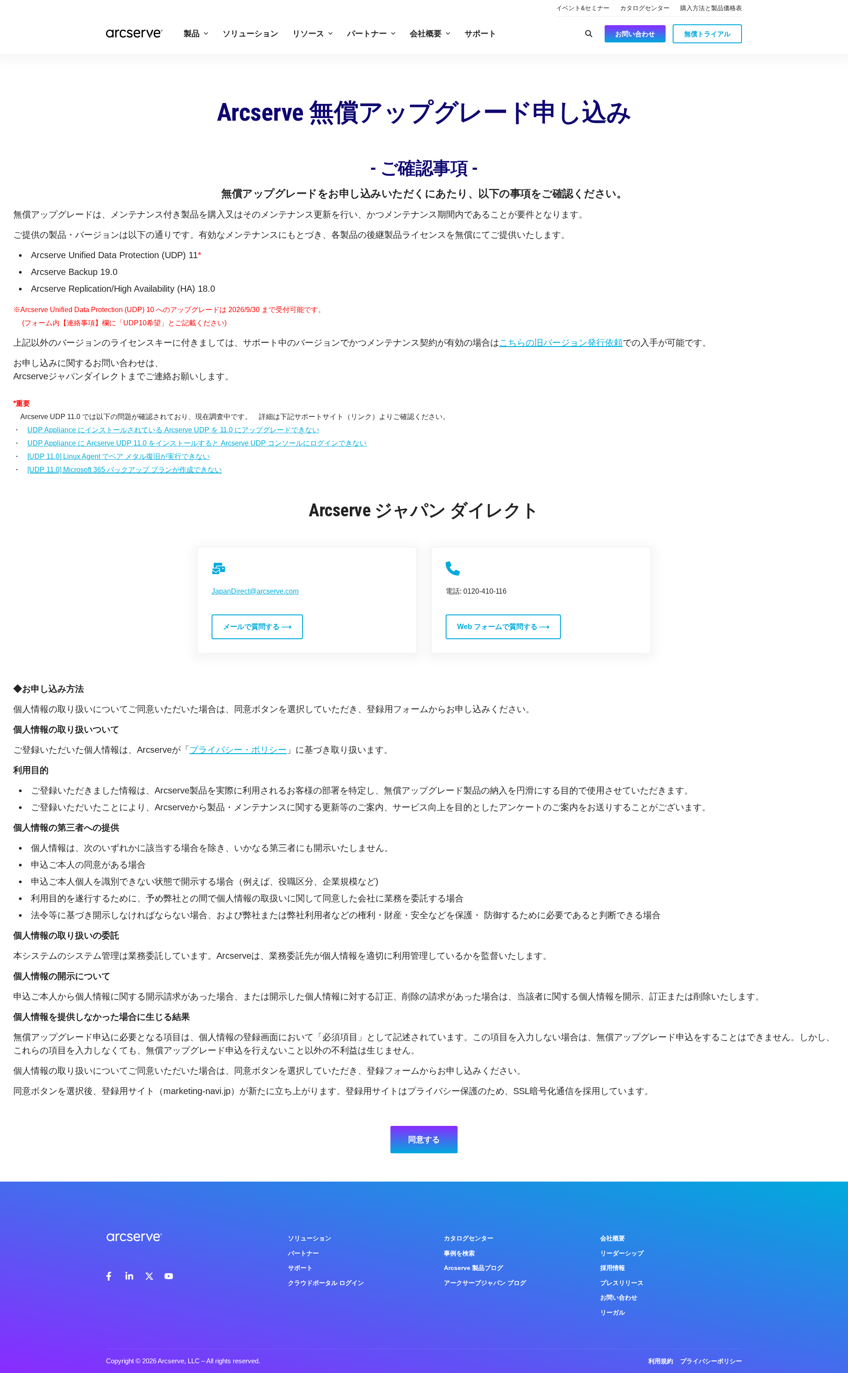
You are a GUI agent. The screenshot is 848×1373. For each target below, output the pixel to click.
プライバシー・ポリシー (238, 750)
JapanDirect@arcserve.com (255, 591)
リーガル (612, 1312)
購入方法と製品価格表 (711, 7)
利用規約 (660, 1361)
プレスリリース (622, 1282)
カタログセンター (645, 7)
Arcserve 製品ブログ (473, 1267)
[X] (149, 1276)
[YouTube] (168, 1276)
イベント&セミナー (583, 7)
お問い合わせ (618, 1297)
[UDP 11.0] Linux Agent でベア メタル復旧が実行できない (118, 456)
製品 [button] (192, 33)
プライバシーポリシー (711, 1361)
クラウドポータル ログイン (326, 1282)
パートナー (367, 33)
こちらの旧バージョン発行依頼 (561, 342)
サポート (480, 33)
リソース (308, 33)
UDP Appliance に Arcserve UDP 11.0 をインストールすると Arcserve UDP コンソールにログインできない (197, 443)
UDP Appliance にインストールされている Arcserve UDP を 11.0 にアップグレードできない (173, 430)
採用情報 (612, 1267)
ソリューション (250, 33)
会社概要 (426, 33)
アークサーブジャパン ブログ (485, 1282)
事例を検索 (459, 1253)
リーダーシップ (622, 1253)
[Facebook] (110, 1276)
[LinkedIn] (129, 1276)
